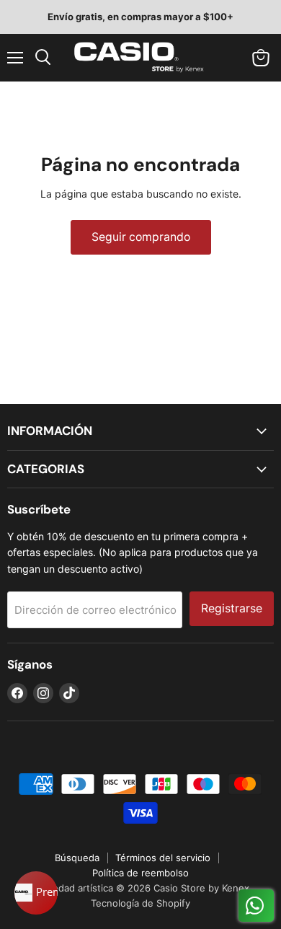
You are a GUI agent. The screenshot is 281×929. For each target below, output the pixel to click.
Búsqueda (77, 857)
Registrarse (231, 608)
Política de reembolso (140, 873)
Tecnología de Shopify (140, 903)
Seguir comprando (141, 237)
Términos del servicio (162, 857)
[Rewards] (36, 893)
